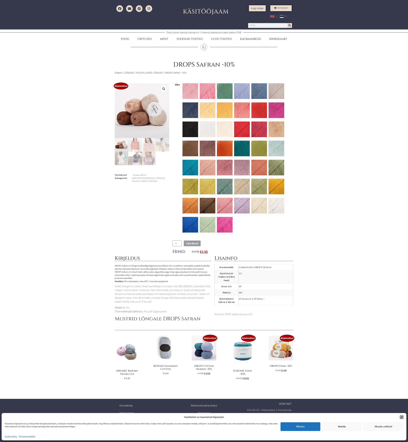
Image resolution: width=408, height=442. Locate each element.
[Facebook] (119, 8)
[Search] (289, 25)
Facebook (126, 405)
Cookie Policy (11, 436)
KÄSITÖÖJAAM (206, 12)
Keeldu (342, 426)
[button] (401, 417)
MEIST (164, 39)
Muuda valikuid (383, 426)
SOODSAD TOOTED (190, 39)
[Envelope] (129, 8)
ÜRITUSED (144, 39)
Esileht (118, 72)
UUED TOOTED (221, 39)
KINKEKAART (278, 39)
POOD (125, 39)
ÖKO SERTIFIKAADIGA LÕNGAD (148, 178)
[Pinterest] (139, 8)
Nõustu (300, 426)
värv (177, 85)
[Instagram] (149, 8)
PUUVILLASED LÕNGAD (149, 72)
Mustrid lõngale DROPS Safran (157, 318)
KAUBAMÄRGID (250, 39)
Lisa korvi (192, 243)
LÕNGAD (129, 72)
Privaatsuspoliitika (27, 436)
